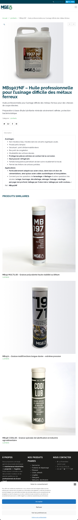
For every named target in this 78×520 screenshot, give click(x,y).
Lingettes (35, 475)
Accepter (39, 502)
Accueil (4, 18)
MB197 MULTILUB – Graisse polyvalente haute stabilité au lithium (31, 275)
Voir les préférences (39, 513)
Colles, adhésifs (37, 472)
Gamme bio (36, 465)
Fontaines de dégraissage (40, 468)
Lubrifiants (13, 18)
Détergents (35, 477)
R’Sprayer (35, 470)
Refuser (39, 507)
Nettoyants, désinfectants (40, 480)
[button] (75, 484)
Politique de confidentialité (39, 517)
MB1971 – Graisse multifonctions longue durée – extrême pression (31, 356)
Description (8, 133)
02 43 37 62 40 (58, 2)
